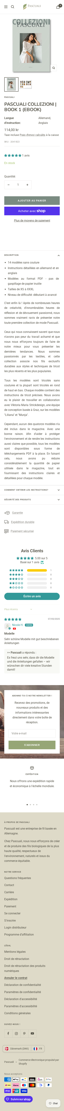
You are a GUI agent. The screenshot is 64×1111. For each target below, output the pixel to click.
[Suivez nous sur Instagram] (16, 1033)
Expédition (10, 899)
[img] (12, 619)
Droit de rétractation (16, 959)
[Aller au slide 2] (30, 804)
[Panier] (58, 7)
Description (11, 255)
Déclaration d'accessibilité (20, 999)
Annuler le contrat (15, 978)
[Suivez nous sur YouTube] (32, 1033)
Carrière (9, 892)
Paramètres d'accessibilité (20, 1006)
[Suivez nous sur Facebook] (8, 1033)
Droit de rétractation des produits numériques (24, 968)
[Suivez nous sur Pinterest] (24, 1033)
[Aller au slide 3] (33, 804)
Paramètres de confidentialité (22, 992)
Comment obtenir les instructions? (26, 490)
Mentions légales (15, 951)
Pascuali (9, 97)
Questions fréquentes (17, 878)
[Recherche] (12, 6)
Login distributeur (15, 927)
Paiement (10, 906)
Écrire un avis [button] (32, 596)
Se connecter (12, 913)
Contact (9, 885)
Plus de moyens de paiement (32, 220)
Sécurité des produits (17, 499)
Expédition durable (22, 522)
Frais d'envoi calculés (32, 135)
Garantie (17, 512)
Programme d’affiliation (19, 934)
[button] (13, 155)
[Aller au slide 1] (27, 804)
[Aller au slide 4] (36, 804)
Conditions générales (17, 1013)
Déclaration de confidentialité (22, 985)
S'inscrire (10, 920)
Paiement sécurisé (22, 531)
